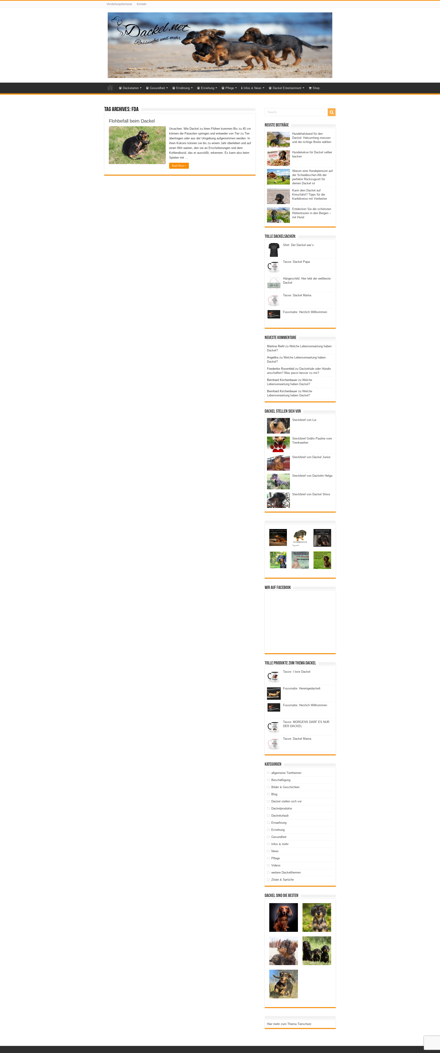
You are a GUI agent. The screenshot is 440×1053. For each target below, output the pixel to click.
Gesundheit (157, 88)
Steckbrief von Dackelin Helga (312, 475)
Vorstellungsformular (119, 4)
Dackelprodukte (281, 808)
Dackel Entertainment (287, 88)
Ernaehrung (278, 822)
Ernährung (183, 88)
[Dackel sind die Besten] (220, 44)
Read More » (179, 165)
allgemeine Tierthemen (286, 773)
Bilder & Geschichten (285, 787)
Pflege (230, 88)
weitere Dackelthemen (286, 872)
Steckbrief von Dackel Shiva (311, 494)
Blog (274, 794)
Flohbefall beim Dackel (132, 120)
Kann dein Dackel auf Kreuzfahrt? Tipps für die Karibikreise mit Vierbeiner (309, 194)
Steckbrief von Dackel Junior (311, 457)
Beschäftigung (280, 780)
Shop (316, 88)
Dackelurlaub (280, 815)
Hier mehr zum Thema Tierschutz (289, 1024)
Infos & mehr (280, 844)
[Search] (332, 112)
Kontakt (141, 4)
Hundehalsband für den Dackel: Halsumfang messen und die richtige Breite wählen (311, 138)
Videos (275, 865)
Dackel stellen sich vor (286, 801)
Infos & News (252, 88)
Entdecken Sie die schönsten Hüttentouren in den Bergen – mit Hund (311, 213)
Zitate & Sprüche (282, 879)
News (275, 851)
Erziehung (207, 88)
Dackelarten (131, 88)
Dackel (110, 87)
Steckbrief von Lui (304, 420)
